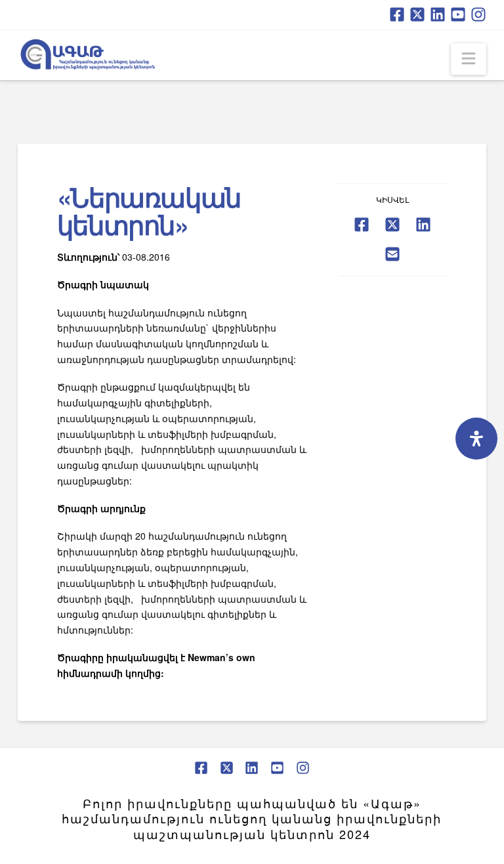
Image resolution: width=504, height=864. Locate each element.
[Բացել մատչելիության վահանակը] (476, 439)
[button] (468, 59)
